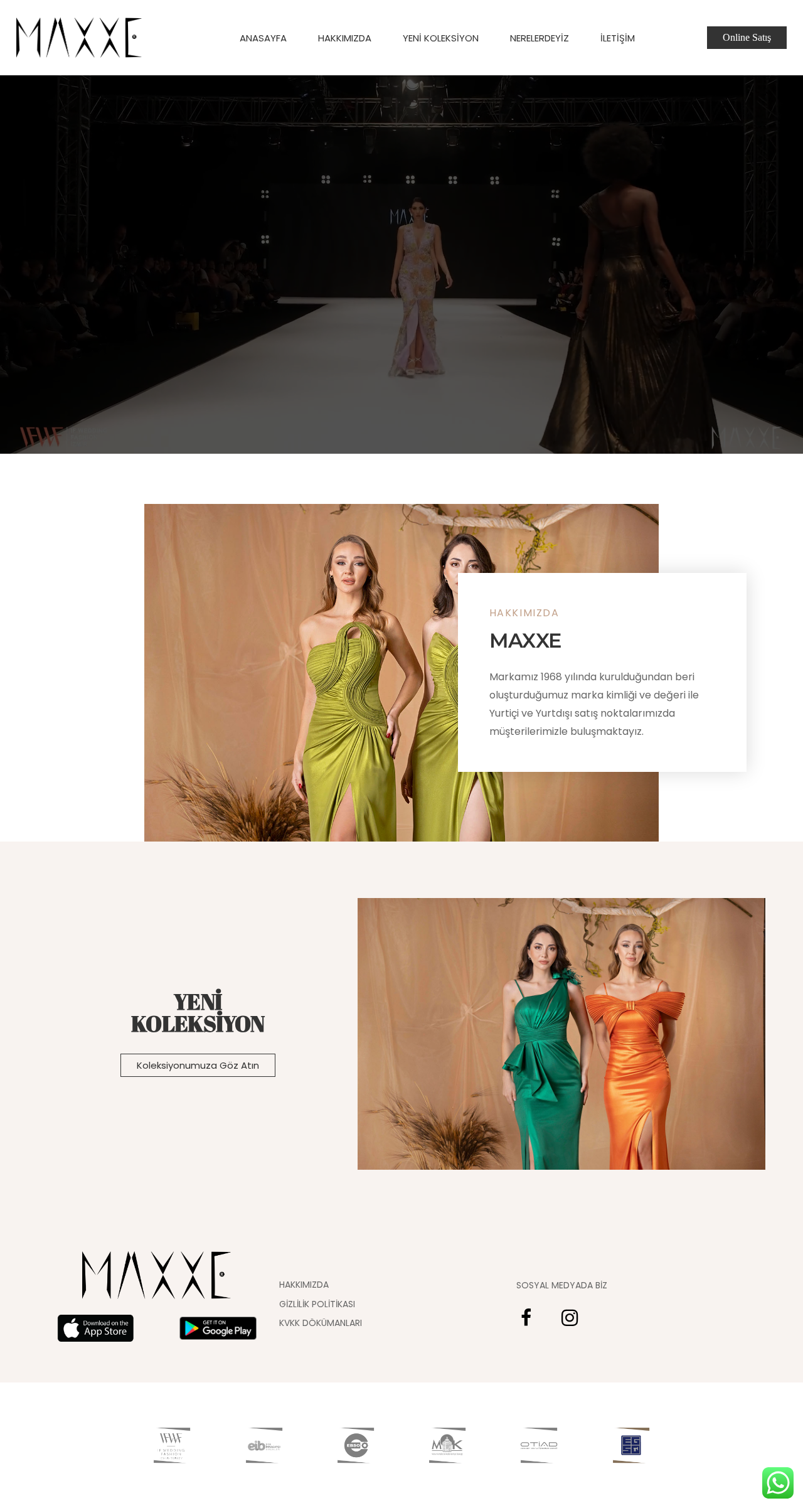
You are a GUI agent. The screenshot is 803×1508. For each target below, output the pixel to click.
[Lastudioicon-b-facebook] (525, 1317)
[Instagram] (569, 1317)
